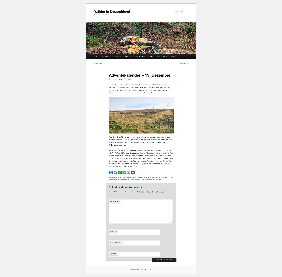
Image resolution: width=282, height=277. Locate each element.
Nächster (184, 63)
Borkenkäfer (115, 179)
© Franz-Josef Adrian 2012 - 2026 (141, 269)
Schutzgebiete (140, 56)
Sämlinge (125, 139)
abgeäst (143, 163)
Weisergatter (155, 139)
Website (113, 253)
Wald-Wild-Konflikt (156, 177)
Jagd (165, 56)
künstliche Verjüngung (126, 87)
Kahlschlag (123, 179)
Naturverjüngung (130, 90)
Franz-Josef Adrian (130, 177)
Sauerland (147, 177)
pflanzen (112, 90)
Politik (158, 56)
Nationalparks (105, 56)
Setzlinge (167, 87)
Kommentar (114, 201)
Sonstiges (173, 56)
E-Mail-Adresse (116, 242)
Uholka (150, 56)
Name (113, 231)
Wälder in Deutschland (112, 11)
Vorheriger (98, 63)
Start (96, 56)
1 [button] (136, 166)
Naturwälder (128, 56)
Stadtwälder (117, 56)
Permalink (159, 179)
